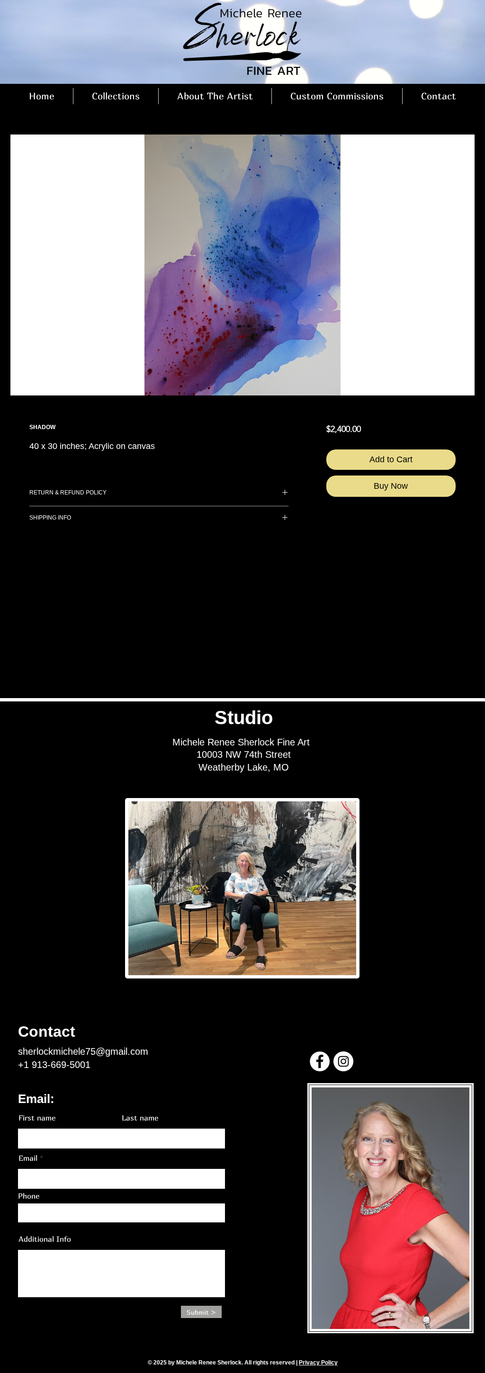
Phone (28, 1196)
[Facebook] (320, 1061)
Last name (140, 1118)
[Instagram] (343, 1061)
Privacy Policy (318, 1362)
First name (36, 1118)
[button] (115, 96)
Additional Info (44, 1239)
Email (27, 1158)
